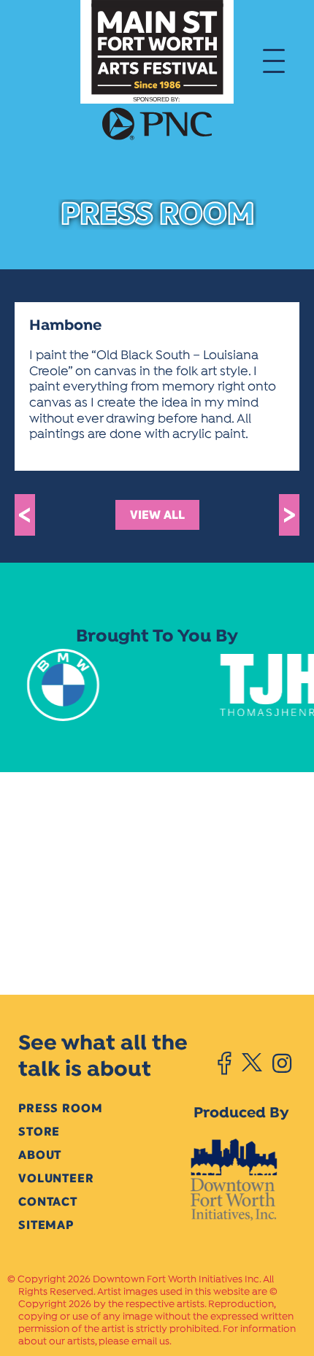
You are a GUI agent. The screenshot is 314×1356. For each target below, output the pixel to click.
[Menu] (274, 60)
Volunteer (56, 1178)
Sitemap (46, 1225)
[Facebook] (224, 1063)
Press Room (60, 1108)
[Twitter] (251, 1063)
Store (39, 1131)
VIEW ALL (157, 515)
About (39, 1155)
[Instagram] (281, 1063)
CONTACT (47, 1201)
